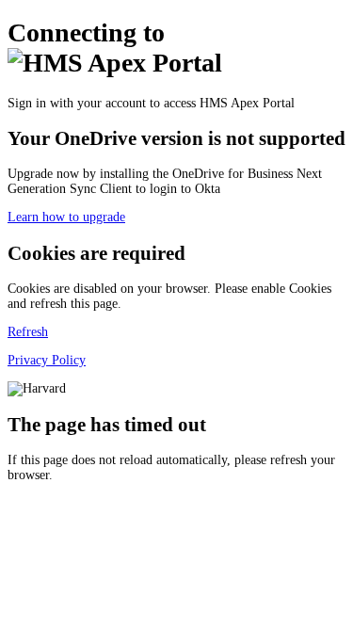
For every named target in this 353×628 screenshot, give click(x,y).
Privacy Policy (47, 360)
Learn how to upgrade (66, 217)
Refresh (28, 332)
